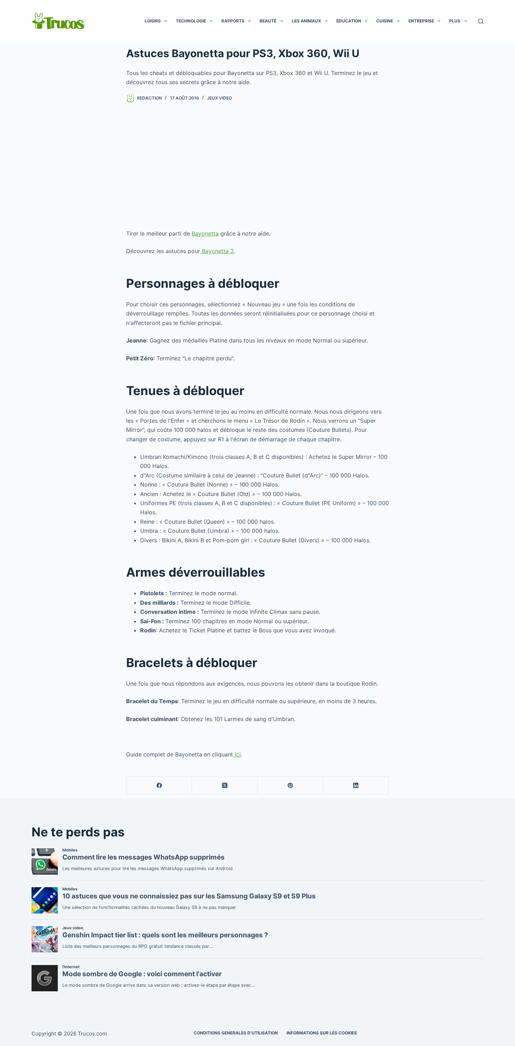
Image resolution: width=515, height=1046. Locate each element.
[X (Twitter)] (225, 786)
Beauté (268, 20)
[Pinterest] (290, 786)
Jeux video (219, 98)
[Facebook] (159, 786)
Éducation (348, 20)
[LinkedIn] (356, 786)
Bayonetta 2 (217, 250)
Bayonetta (205, 233)
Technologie (191, 20)
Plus (454, 20)
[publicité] (257, 166)
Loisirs (153, 20)
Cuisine (384, 20)
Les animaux (306, 20)
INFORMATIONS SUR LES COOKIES (322, 1032)
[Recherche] (480, 21)
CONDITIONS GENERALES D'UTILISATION (236, 1032)
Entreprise (421, 20)
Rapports (233, 20)
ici (237, 754)
